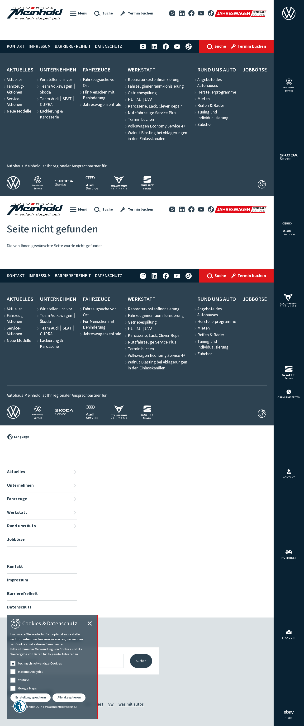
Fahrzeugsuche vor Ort (99, 83)
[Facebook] (191, 13)
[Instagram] (172, 13)
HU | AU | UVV (140, 100)
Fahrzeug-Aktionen (15, 89)
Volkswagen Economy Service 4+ (156, 126)
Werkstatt (142, 69)
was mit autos (131, 704)
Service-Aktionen (14, 102)
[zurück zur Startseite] (35, 13)
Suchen (141, 661)
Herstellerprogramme (216, 92)
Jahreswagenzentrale (102, 105)
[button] (78, 13)
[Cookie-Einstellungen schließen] (262, 184)
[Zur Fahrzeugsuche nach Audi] (288, 228)
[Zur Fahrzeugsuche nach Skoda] (289, 157)
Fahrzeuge (96, 69)
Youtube (24, 680)
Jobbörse (255, 69)
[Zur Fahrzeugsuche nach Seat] (288, 372)
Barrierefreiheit (73, 46)
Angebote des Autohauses (209, 83)
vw (111, 704)
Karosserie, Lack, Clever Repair (155, 106)
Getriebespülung (142, 93)
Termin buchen (141, 120)
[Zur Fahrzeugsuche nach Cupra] (289, 300)
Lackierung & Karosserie (51, 114)
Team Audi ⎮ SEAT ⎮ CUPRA (57, 102)
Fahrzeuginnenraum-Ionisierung (156, 86)
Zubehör (204, 124)
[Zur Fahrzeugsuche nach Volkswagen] (288, 13)
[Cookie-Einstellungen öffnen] (262, 413)
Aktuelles (20, 69)
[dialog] (52, 667)
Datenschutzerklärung (61, 707)
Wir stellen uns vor (56, 80)
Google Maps (27, 688)
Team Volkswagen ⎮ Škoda (57, 89)
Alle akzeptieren (69, 697)
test (99, 704)
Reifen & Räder (210, 105)
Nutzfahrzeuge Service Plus (152, 113)
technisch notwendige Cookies (40, 663)
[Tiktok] (211, 13)
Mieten (203, 99)
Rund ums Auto (216, 69)
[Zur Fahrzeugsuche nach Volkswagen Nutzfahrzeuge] (288, 85)
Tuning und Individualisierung (212, 115)
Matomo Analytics (30, 671)
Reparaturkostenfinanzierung (154, 80)
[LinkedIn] (182, 13)
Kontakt (16, 46)
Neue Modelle (19, 111)
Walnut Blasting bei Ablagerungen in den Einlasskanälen (157, 136)
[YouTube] (201, 13)
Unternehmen (58, 69)
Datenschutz (108, 46)
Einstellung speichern (30, 697)
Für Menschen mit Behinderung (98, 95)
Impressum (39, 46)
